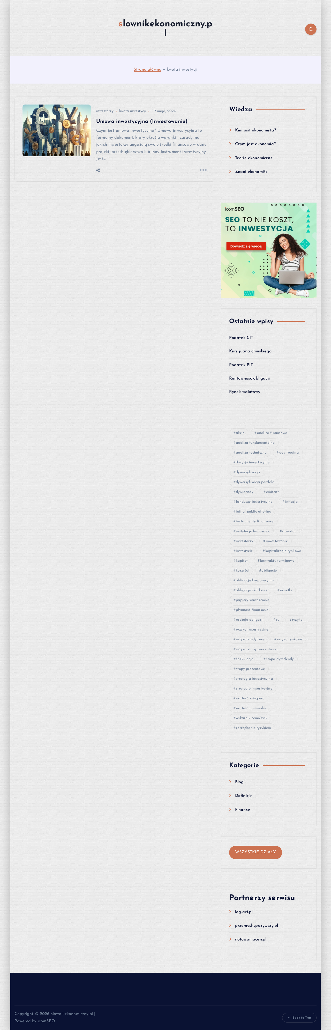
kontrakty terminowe (277, 561)
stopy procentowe (250, 669)
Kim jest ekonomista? (255, 130)
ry (277, 620)
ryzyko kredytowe (250, 639)
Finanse (242, 810)
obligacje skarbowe (251, 590)
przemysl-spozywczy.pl (256, 926)
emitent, (273, 492)
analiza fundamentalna (255, 443)
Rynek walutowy (244, 392)
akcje (240, 433)
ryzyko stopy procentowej (256, 649)
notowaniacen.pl (250, 939)
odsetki (286, 590)
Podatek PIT (241, 365)
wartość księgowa (250, 698)
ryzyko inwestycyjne (252, 630)
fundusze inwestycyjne (254, 502)
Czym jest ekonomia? (255, 144)
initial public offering (253, 512)
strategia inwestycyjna (254, 679)
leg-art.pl (244, 912)
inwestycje (244, 551)
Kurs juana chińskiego (250, 351)
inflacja (291, 502)
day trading (289, 453)
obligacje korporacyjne (255, 580)
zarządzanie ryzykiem (253, 728)
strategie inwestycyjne (254, 689)
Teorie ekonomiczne (254, 158)
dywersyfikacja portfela (255, 482)
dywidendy (244, 492)
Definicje (243, 796)
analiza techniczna (251, 453)
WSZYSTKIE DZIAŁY (255, 852)
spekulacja (244, 659)
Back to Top (301, 1017)
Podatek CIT (241, 338)
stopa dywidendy (280, 659)
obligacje (268, 571)
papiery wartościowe (252, 600)
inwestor (289, 531)
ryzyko (297, 620)
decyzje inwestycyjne (252, 462)
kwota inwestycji (132, 111)
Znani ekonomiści (252, 172)
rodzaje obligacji (250, 620)
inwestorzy (105, 111)
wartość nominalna (251, 708)
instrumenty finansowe (254, 521)
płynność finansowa (252, 610)
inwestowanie (277, 541)
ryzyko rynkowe (289, 639)
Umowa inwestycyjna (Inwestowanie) (141, 121)
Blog (239, 782)
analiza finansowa (272, 433)
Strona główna (147, 70)
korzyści (242, 571)
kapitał (241, 561)
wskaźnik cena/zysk (251, 718)
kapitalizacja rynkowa (283, 551)
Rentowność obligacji (249, 378)
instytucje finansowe (252, 531)
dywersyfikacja (248, 472)
